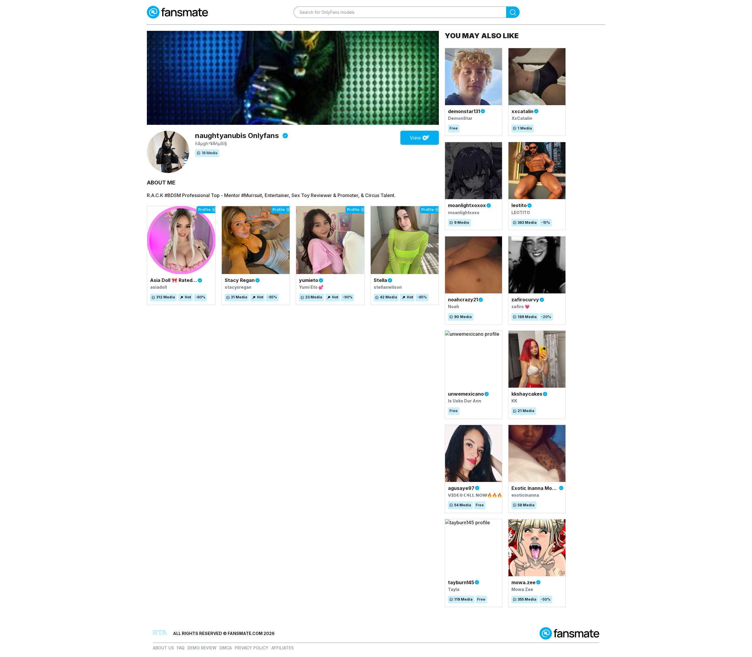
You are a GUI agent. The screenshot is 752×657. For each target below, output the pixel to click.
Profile (204, 209)
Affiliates (282, 647)
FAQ (180, 647)
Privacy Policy (251, 647)
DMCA (225, 647)
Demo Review (201, 647)
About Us (163, 647)
